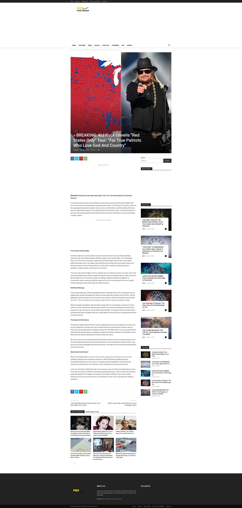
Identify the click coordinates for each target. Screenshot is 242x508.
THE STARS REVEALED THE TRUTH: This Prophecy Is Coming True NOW (154, 332)
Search (143, 158)
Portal (76, 150)
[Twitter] (77, 158)
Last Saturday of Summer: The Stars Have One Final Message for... (161, 382)
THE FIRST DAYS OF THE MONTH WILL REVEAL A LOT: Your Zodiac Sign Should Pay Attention (152, 223)
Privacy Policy (84, 1)
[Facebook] (72, 158)
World (129, 45)
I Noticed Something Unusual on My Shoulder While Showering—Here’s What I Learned (81, 455)
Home (72, 1)
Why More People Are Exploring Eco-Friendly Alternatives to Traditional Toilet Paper (126, 455)
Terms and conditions (95, 1)
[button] (169, 45)
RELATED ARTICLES (77, 412)
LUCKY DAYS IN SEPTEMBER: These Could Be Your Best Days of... (161, 372)
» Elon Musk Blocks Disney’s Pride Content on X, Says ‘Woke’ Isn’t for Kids (85, 404)
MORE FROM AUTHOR (92, 412)
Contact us (105, 1)
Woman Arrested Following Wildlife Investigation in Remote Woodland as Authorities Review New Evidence (81, 433)
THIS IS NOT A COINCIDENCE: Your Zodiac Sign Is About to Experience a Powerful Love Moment (153, 250)
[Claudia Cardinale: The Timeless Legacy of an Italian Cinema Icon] (126, 423)
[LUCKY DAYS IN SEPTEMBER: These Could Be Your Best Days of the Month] (145, 373)
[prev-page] (72, 463)
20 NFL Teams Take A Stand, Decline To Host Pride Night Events (122, 404)
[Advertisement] (121, 29)
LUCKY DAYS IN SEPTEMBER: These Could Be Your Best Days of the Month (153, 278)
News (90, 45)
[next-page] (75, 463)
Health (97, 45)
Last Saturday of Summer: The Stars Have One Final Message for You (153, 305)
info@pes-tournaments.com (113, 499)
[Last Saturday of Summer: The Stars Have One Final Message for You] (145, 383)
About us (77, 1)
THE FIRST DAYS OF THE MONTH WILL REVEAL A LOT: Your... (160, 354)
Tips (122, 45)
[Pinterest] (81, 158)
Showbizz (115, 45)
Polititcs (105, 45)
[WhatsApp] (85, 158)
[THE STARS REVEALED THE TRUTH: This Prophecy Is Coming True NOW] (145, 392)
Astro (143, 229)
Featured (82, 45)
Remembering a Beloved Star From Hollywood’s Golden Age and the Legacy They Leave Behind (103, 433)
